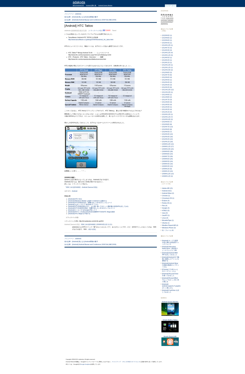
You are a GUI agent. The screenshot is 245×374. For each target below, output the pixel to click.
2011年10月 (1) (167, 92)
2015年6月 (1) (167, 40)
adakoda (79, 2)
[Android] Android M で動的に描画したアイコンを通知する (170, 259)
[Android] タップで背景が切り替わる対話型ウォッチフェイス (170, 242)
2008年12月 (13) (168, 174)
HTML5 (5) (165, 210)
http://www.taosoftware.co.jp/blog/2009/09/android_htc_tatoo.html (90, 40)
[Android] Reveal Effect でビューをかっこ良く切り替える (170, 280)
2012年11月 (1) (167, 67)
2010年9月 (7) (167, 122)
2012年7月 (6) (167, 75)
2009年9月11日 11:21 (104, 224)
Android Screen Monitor (105, 5)
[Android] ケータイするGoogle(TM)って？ (82, 210)
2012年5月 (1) (167, 80)
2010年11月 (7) (167, 117)
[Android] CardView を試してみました (170, 291)
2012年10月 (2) (167, 70)
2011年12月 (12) (168, 90)
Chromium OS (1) (168, 198)
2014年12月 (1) (167, 45)
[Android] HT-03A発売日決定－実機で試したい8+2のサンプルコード (91, 208)
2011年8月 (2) (167, 97)
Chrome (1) (166, 196)
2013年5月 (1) (167, 57)
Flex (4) (164, 205)
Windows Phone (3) (169, 228)
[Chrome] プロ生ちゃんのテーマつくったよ (170, 270)
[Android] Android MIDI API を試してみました (170, 254)
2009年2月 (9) (167, 169)
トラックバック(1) (95, 30)
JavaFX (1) (166, 215)
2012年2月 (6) (167, 87)
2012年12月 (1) (167, 65)
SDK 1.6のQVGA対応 (88, 224)
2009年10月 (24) (168, 149)
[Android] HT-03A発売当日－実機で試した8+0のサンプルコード (90, 203)
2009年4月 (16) (167, 164)
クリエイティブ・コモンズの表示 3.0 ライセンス (126, 361)
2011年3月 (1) (167, 107)
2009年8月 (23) (167, 154)
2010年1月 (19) (167, 142)
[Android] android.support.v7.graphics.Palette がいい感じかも (174, 286)
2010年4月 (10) (167, 134)
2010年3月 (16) (167, 137)
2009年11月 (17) (168, 146)
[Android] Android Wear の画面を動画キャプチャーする (170, 265)
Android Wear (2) (168, 193)
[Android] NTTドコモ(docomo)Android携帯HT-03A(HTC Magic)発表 (91, 212)
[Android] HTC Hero (75, 199)
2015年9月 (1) (167, 35)
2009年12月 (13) (168, 144)
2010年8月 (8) (167, 124)
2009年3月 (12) (167, 166)
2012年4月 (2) (167, 82)
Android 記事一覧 (91, 5)
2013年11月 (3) (167, 55)
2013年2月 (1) (167, 60)
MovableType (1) (168, 220)
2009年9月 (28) (167, 151)
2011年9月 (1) (167, 95)
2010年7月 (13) (167, 127)
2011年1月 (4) (167, 112)
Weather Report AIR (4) (170, 225)
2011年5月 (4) (167, 104)
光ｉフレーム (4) (168, 230)
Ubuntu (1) (165, 223)
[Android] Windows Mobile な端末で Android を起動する (87, 201)
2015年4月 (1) (167, 43)
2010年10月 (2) (167, 119)
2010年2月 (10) (167, 139)
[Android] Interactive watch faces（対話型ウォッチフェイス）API (170, 248)
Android (74, 191)
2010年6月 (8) (167, 129)
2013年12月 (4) (167, 53)
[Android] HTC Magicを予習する (79, 214)
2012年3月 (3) (167, 85)
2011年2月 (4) (167, 109)
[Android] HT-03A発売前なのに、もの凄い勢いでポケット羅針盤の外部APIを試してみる (98, 206)
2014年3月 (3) (167, 50)
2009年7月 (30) (167, 156)
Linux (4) (165, 218)
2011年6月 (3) (167, 102)
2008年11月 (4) (167, 176)
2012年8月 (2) (167, 72)
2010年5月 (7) (167, 132)
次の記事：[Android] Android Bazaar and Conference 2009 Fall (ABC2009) (90, 20)
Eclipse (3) (165, 201)
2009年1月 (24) (167, 171)
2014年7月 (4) (167, 48)
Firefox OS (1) (167, 203)
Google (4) (165, 208)
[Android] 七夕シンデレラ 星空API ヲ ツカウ (83, 204)
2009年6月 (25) (167, 159)
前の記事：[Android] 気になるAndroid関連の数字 (81, 17)
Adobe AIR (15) (167, 188)
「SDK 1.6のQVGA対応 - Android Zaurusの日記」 (81, 187)
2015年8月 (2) (167, 38)
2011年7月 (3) (167, 100)
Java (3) (165, 213)
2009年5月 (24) (167, 161)
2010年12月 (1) (167, 114)
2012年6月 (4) (167, 77)
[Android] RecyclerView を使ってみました (170, 274)
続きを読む (92, 229)
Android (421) (167, 191)
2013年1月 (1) (167, 62)
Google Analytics (85, 364)
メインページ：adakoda (72, 14)
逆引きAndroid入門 (78, 5)
